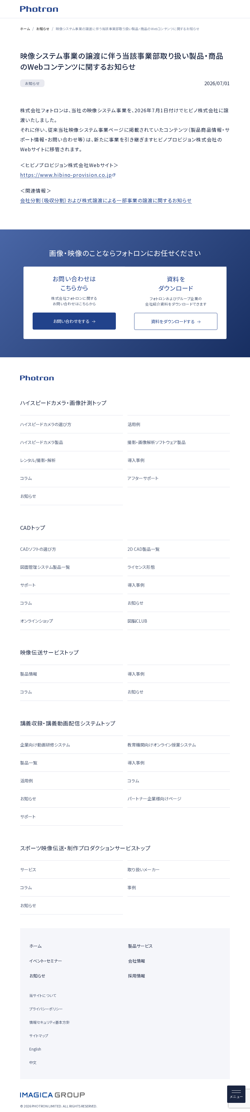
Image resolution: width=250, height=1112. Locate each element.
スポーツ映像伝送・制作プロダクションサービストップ (85, 848)
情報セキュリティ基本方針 (49, 1022)
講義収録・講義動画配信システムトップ (68, 723)
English (35, 1048)
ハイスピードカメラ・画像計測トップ (63, 403)
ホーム (25, 28)
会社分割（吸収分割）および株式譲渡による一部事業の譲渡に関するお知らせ (106, 200)
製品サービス (140, 946)
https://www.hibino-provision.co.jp (66, 174)
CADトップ (32, 527)
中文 (33, 1062)
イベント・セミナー (45, 961)
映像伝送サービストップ (49, 652)
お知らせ (42, 28)
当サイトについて (42, 995)
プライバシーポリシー (46, 1008)
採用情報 (136, 976)
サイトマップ (38, 1035)
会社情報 (136, 961)
